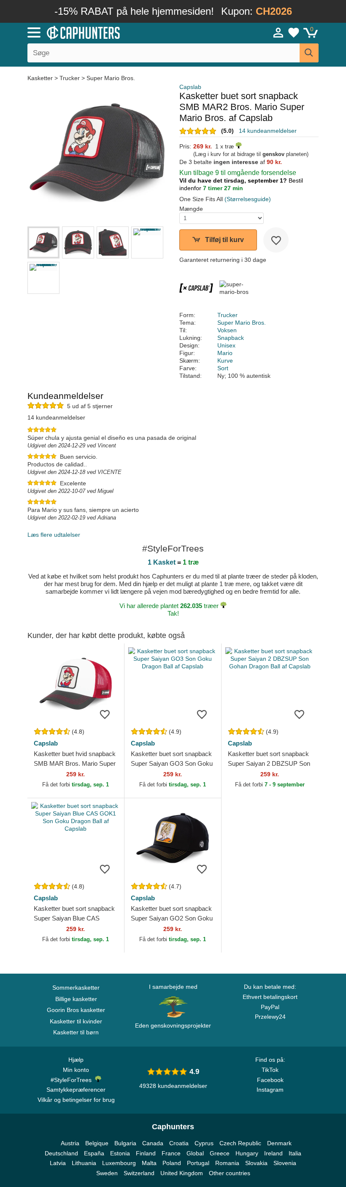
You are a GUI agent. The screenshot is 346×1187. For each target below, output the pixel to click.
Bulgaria (125, 1143)
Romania (227, 1163)
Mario (224, 353)
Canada (152, 1143)
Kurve (225, 360)
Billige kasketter (76, 999)
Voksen (227, 330)
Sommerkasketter (76, 987)
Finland (146, 1153)
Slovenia (284, 1163)
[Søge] (309, 52)
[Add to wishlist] (276, 240)
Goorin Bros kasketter (76, 1010)
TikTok (270, 1069)
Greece (220, 1153)
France (171, 1153)
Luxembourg (119, 1163)
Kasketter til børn (76, 1032)
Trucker (69, 78)
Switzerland (139, 1173)
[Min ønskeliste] (293, 32)
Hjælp (76, 1059)
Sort (222, 368)
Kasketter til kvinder (76, 1021)
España (94, 1153)
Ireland (273, 1153)
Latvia (58, 1163)
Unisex (226, 345)
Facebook (270, 1080)
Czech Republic (240, 1143)
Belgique (96, 1143)
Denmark (279, 1143)
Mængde (191, 208)
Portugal (198, 1163)
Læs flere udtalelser (53, 534)
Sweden (107, 1173)
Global (195, 1153)
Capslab (190, 86)
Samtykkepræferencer (75, 1089)
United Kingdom (181, 1173)
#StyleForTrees (73, 1080)
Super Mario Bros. (110, 78)
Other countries (229, 1173)
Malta (149, 1163)
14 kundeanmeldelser (268, 130)
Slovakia (256, 1163)
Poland (171, 1163)
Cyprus (204, 1143)
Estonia (120, 1153)
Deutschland (61, 1153)
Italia (295, 1153)
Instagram (270, 1089)
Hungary (246, 1153)
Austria (70, 1143)
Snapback (230, 337)
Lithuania (84, 1163)
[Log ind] (278, 32)
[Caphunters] (109, 32)
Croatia (179, 1143)
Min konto (76, 1069)
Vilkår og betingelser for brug (76, 1099)
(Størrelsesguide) (247, 199)
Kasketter (40, 78)
